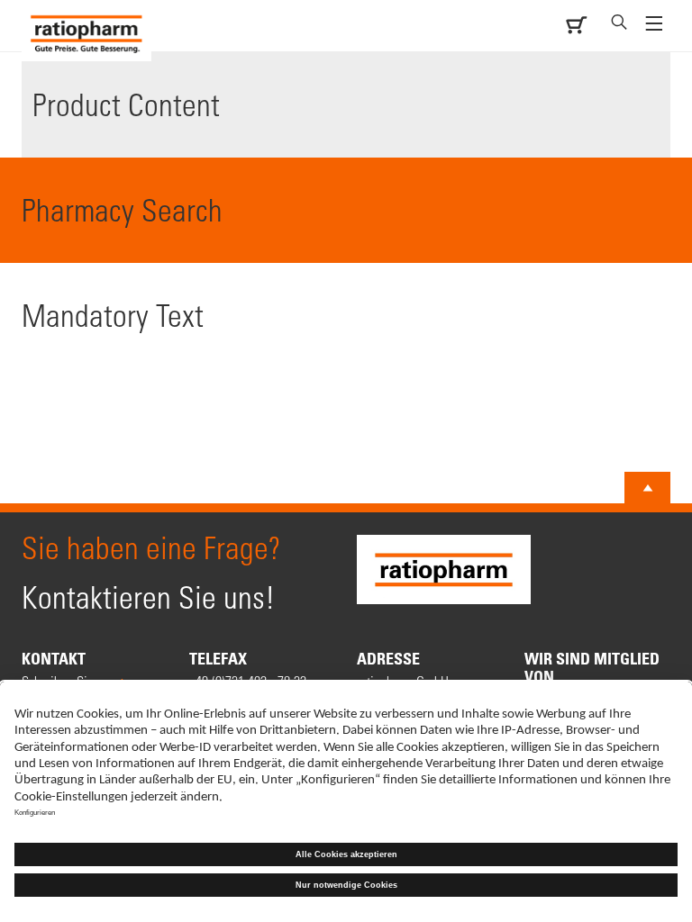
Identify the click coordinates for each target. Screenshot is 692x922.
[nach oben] (648, 488)
